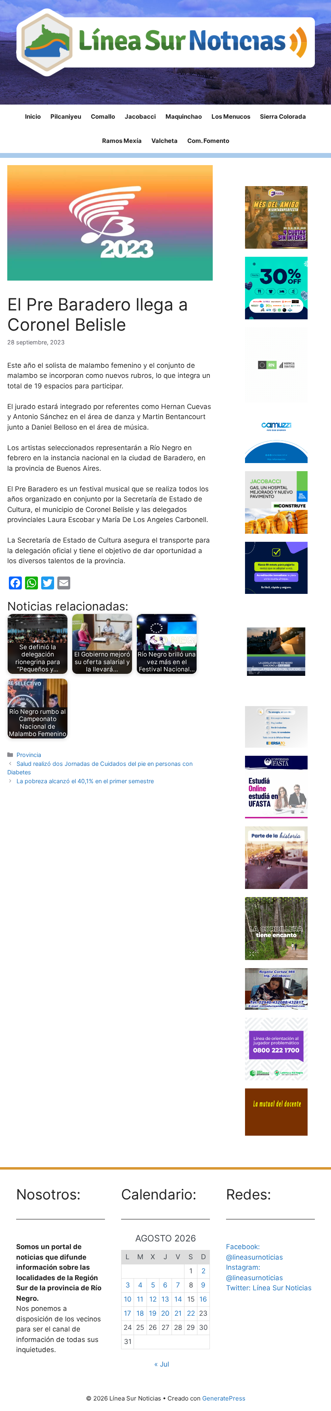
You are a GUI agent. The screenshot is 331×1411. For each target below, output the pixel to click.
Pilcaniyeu (65, 116)
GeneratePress (223, 1398)
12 (153, 1299)
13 (165, 1299)
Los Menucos (231, 116)
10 (128, 1299)
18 (140, 1313)
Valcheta (164, 141)
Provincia (29, 754)
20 (165, 1313)
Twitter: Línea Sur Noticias (269, 1288)
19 (153, 1313)
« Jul (161, 1364)
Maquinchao (184, 116)
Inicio (33, 116)
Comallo (103, 116)
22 (191, 1313)
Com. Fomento (208, 141)
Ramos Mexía (122, 141)
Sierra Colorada (283, 116)
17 (127, 1313)
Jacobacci (140, 116)
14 (178, 1299)
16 (203, 1299)
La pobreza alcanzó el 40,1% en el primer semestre (85, 781)
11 (140, 1299)
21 (178, 1313)
